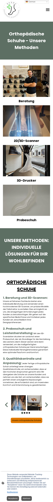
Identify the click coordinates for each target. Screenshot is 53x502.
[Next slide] (46, 404)
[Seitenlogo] (11, 9)
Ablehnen (26, 498)
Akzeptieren (13, 498)
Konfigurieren (12, 492)
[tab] (22, 413)
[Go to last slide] (6, 404)
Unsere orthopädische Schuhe (26, 420)
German (31, 2)
